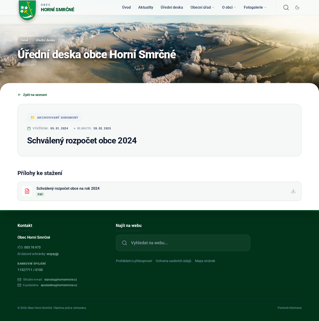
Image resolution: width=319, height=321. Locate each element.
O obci (227, 7)
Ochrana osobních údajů (173, 261)
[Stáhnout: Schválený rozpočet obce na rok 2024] (293, 191)
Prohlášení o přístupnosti (134, 261)
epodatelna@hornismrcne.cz (59, 285)
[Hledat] (286, 7)
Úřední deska (172, 7)
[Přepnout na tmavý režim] (297, 7)
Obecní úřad (201, 7)
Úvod (126, 7)
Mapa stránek (205, 261)
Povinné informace (289, 308)
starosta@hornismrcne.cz (60, 279)
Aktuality (145, 7)
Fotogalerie (253, 7)
